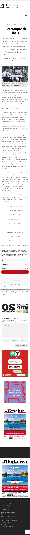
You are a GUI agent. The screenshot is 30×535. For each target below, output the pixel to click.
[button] (28, 247)
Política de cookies (8, 286)
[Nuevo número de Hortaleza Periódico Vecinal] (15, 424)
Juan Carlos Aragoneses (12, 58)
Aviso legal (24, 286)
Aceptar (15, 272)
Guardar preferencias (15, 284)
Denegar (15, 276)
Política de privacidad (16, 286)
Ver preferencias (15, 280)
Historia (13, 60)
